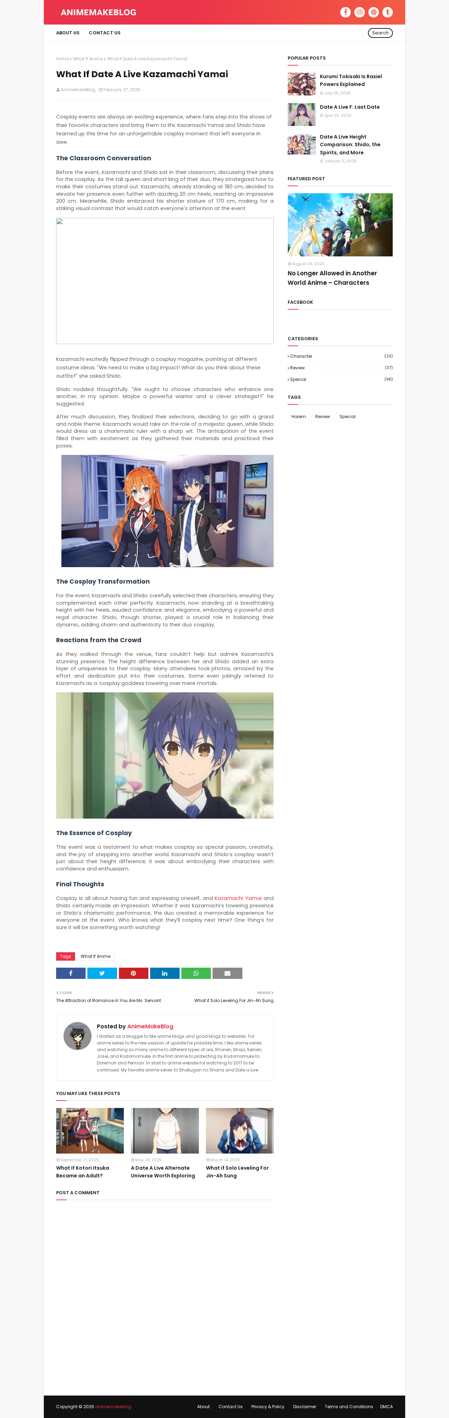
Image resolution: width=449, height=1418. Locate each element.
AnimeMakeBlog (78, 90)
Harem (298, 416)
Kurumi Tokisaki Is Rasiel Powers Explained (351, 80)
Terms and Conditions (349, 1407)
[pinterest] (373, 12)
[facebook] (345, 12)
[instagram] (359, 12)
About (203, 1407)
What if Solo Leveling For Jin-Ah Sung (237, 1171)
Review (341, 368)
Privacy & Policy (268, 1407)
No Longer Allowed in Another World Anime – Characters (332, 278)
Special (341, 379)
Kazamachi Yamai (238, 898)
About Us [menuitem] (68, 32)
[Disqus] (165, 1295)
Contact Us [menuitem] (105, 32)
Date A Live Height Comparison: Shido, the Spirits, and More (350, 144)
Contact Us (231, 1407)
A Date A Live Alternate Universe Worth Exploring (163, 1171)
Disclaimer (304, 1407)
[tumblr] (387, 12)
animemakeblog (113, 1407)
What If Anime (88, 59)
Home (62, 59)
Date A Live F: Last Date (350, 106)
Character (341, 356)
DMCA (386, 1407)
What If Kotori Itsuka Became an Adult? (82, 1171)
